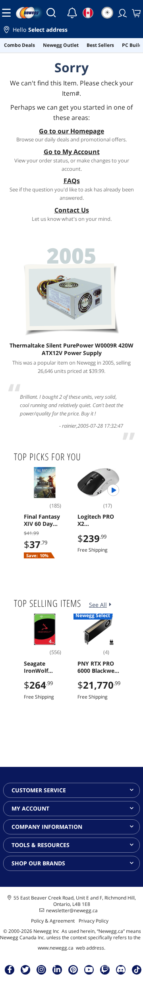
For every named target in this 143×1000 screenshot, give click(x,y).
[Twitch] (104, 969)
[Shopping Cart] (135, 12)
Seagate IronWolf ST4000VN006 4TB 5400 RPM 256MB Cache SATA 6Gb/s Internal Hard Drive (43, 667)
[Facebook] (10, 969)
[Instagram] (41, 969)
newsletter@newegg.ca (72, 910)
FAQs (72, 180)
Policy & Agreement (53, 920)
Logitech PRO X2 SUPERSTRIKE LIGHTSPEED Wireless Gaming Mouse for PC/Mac (97, 520)
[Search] (51, 12)
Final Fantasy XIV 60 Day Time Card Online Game (42, 520)
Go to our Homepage (71, 131)
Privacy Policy (93, 920)
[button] (71, 30)
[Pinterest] (73, 969)
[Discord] (121, 969)
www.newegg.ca (55, 947)
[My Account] (121, 12)
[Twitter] (25, 969)
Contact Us (71, 210)
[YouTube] (89, 969)
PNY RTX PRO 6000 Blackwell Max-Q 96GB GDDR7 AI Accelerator (97, 667)
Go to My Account (72, 151)
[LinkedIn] (57, 969)
